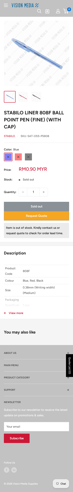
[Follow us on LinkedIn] (14, 470)
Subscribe (17, 438)
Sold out (36, 206)
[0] (65, 11)
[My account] (58, 11)
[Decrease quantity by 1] (23, 192)
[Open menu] (6, 5)
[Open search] (39, 11)
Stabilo (9, 136)
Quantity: (10, 192)
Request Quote (36, 216)
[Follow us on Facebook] (6, 470)
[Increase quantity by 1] (44, 192)
